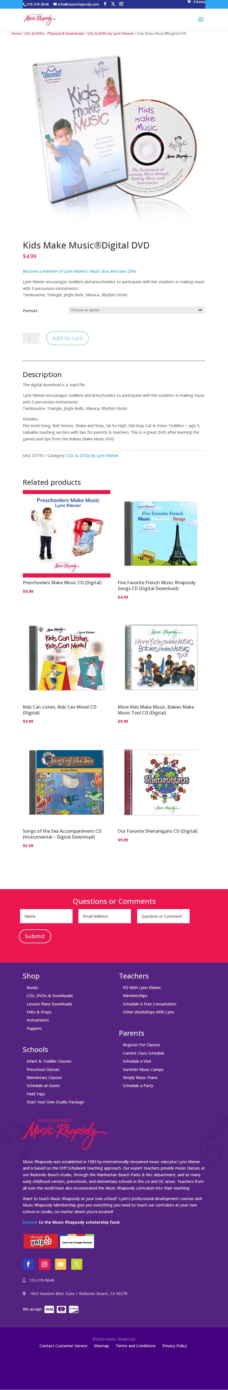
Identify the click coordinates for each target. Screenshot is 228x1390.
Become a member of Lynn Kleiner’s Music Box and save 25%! (79, 271)
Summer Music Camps (143, 1069)
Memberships (135, 995)
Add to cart (67, 338)
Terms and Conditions (136, 1345)
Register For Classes (141, 1044)
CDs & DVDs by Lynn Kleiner (110, 33)
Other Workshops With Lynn (148, 1012)
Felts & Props (39, 1012)
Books (32, 987)
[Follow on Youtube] (60, 1264)
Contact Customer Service (63, 1345)
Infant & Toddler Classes (49, 1061)
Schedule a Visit (137, 1061)
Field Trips (36, 1094)
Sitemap (101, 1345)
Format (30, 310)
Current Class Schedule (143, 1053)
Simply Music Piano (140, 1077)
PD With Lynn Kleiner (142, 987)
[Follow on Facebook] (28, 1264)
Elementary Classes (44, 1077)
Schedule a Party (138, 1085)
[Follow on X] (76, 1264)
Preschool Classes (43, 1069)
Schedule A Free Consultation (149, 1004)
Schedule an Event (43, 1085)
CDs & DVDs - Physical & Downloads (54, 33)
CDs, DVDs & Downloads (50, 995)
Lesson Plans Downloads (49, 1004)
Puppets (34, 1028)
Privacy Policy (174, 1345)
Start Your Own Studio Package (55, 1102)
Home (16, 33)
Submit (35, 936)
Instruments (38, 1020)
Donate (30, 1222)
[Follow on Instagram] (44, 1264)
